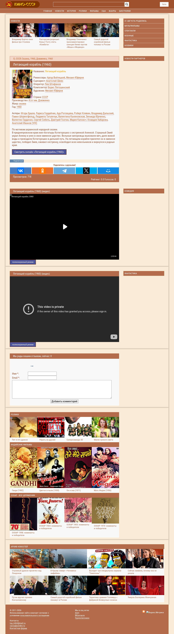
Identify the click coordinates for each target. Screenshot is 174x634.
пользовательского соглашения (34, 615)
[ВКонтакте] (20, 170)
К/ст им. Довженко (39, 100)
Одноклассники (82, 618)
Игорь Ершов (28, 113)
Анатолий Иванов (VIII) (24, 123)
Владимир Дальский (102, 113)
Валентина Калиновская (71, 116)
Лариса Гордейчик (46, 113)
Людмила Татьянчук (46, 116)
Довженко (41, 58)
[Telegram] (64, 170)
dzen (77, 613)
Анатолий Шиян (54, 80)
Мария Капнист (78, 119)
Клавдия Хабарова (98, 119)
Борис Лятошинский (59, 87)
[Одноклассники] (42, 170)
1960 (32, 58)
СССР (18, 58)
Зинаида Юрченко (95, 116)
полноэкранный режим (22, 262)
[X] (86, 170)
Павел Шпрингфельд (23, 116)
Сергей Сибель (42, 119)
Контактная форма (18, 628)
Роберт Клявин (82, 113)
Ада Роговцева (65, 113)
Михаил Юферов (75, 77)
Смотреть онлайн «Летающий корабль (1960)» (39, 151)
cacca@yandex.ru (17, 625)
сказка (22, 103)
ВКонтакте (80, 615)
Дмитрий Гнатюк (60, 119)
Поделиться (18, 161)
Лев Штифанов (53, 84)
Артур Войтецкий (56, 77)
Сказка (25, 58)
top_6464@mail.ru (18, 623)
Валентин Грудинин (22, 119)
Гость (164, 4)
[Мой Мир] (108, 170)
